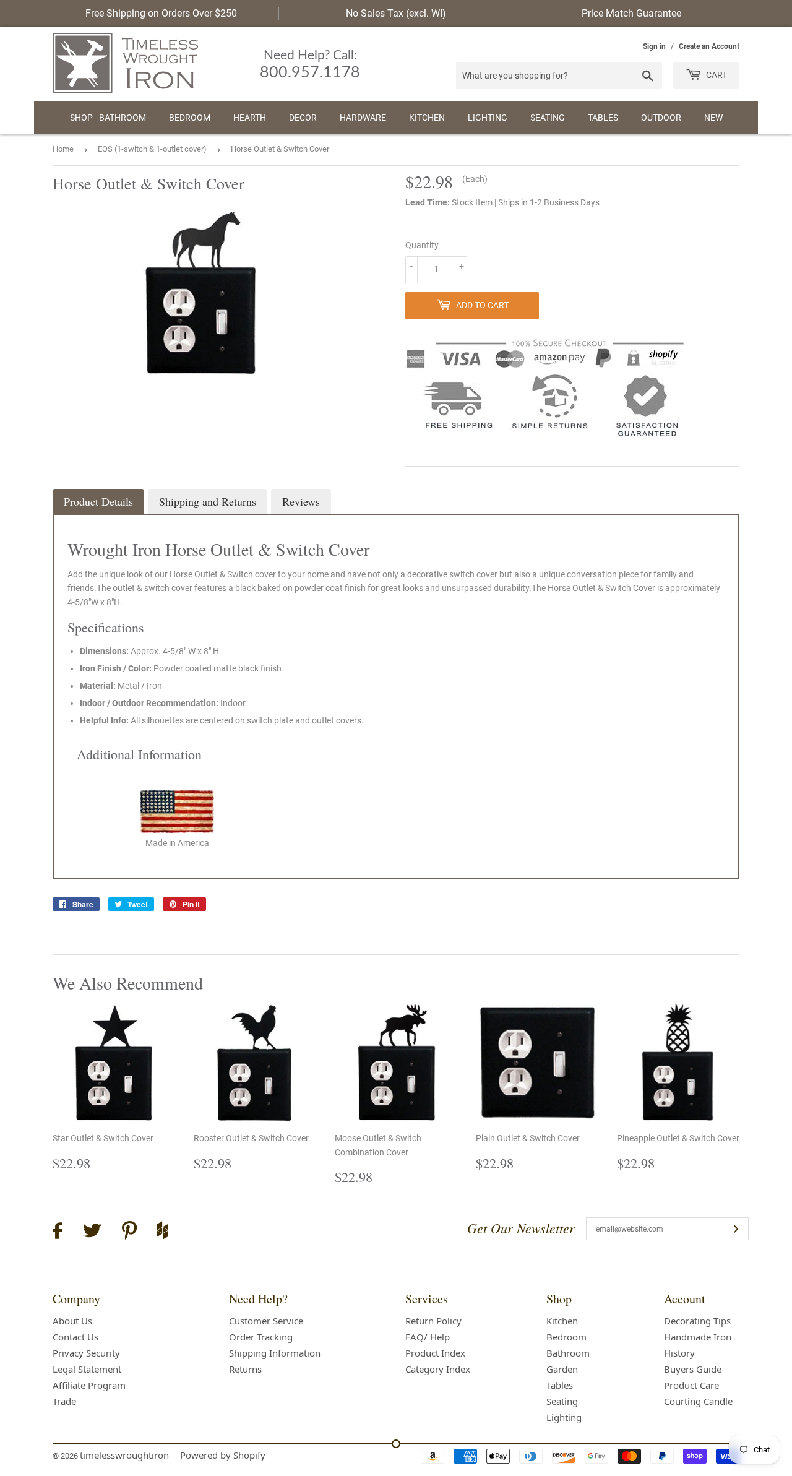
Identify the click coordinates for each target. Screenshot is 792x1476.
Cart (715, 75)
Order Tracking (261, 1337)
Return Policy (433, 1320)
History (679, 1353)
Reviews (301, 501)
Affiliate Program (89, 1385)
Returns (245, 1369)
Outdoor (661, 118)
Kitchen (427, 118)
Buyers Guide (692, 1369)
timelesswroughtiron (124, 1455)
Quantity (422, 245)
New (713, 118)
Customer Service (266, 1320)
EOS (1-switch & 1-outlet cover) (152, 148)
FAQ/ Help (427, 1337)
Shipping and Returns (207, 501)
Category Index (437, 1369)
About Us (72, 1320)
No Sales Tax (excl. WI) (396, 13)
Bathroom (568, 1353)
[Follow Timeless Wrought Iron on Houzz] (162, 1232)
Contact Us (75, 1337)
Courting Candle (698, 1401)
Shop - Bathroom (108, 118)
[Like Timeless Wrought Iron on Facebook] (57, 1232)
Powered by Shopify (222, 1455)
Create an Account (709, 46)
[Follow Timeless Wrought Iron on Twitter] (92, 1232)
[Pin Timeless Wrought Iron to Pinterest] (129, 1232)
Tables (603, 118)
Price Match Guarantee (631, 13)
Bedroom (189, 118)
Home (63, 148)
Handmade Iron (697, 1337)
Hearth (249, 118)
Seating (547, 118)
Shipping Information (275, 1353)
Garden (562, 1369)
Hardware (363, 118)
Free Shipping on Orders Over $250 (161, 13)
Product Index (435, 1353)
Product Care (691, 1385)
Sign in (654, 46)
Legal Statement (87, 1369)
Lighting (487, 118)
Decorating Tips (697, 1320)
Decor (303, 118)
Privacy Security (86, 1353)
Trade (64, 1401)
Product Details (98, 501)
